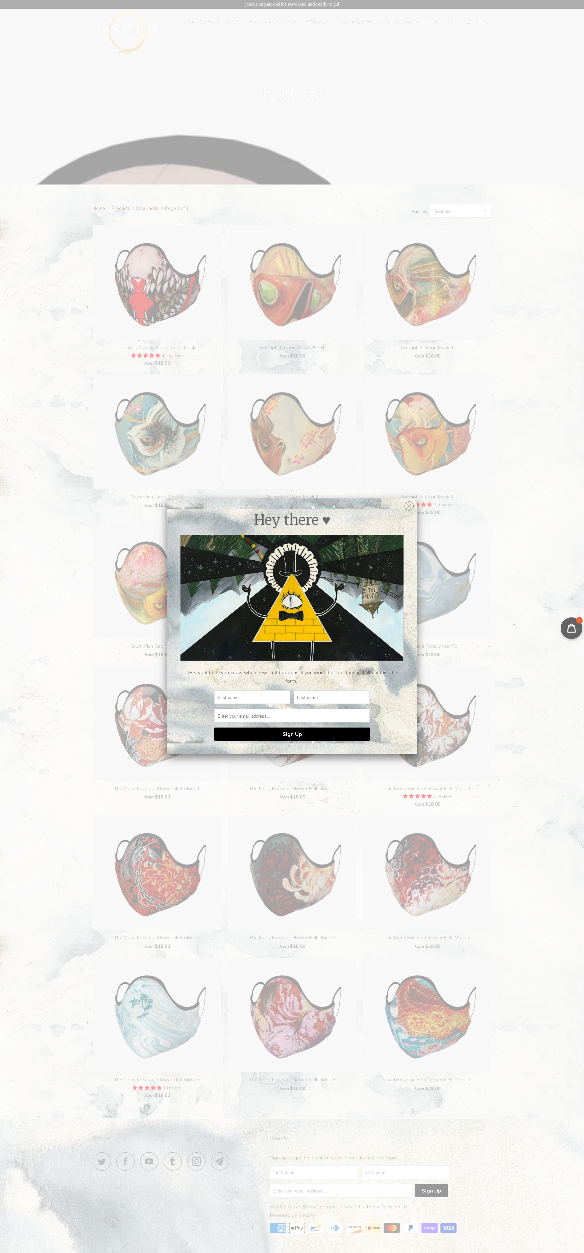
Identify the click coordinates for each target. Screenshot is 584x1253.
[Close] (409, 504)
